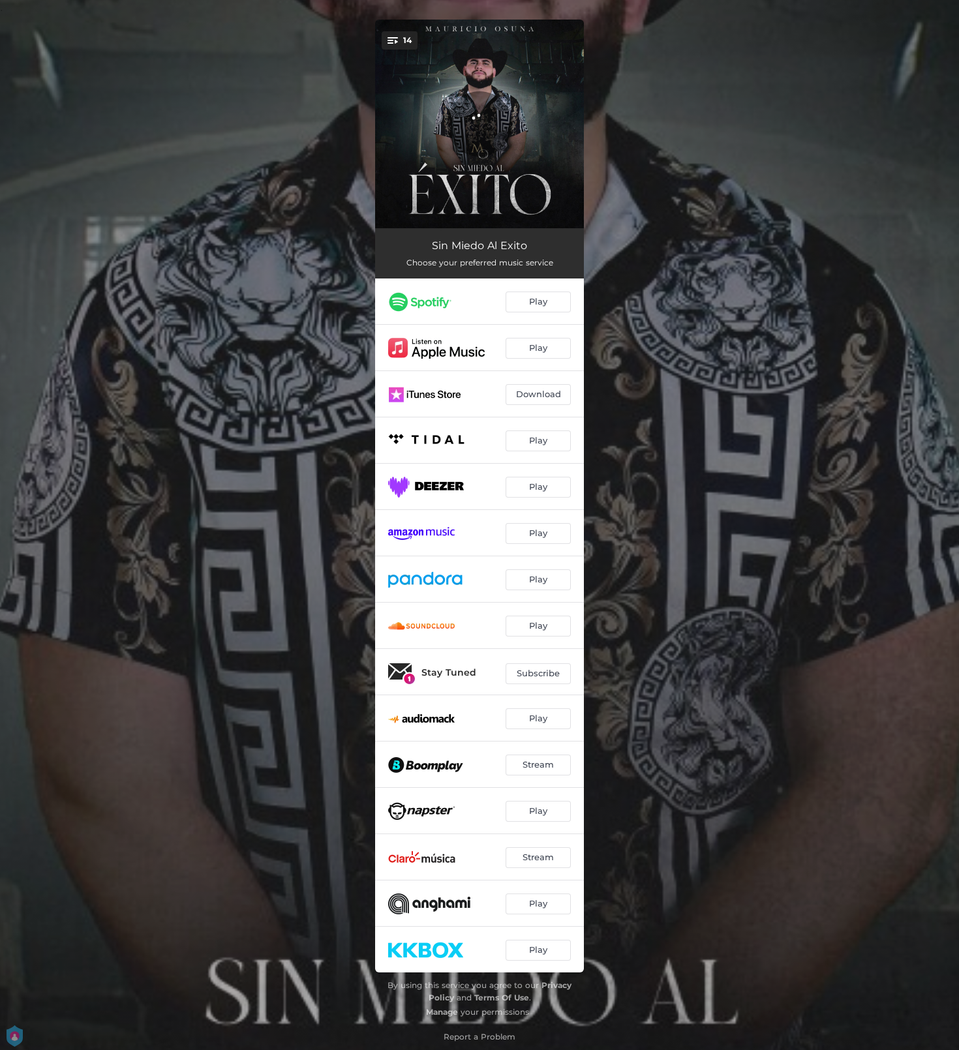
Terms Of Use (501, 997)
